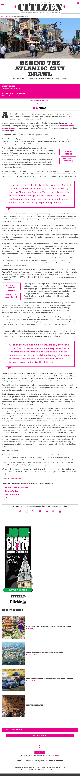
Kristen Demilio (32, 681)
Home (1, 16)
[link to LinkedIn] (47, 511)
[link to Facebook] (20, 511)
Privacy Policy (40, 761)
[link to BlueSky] (60, 511)
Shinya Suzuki (14, 478)
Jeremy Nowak (41, 101)
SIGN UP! (40, 752)
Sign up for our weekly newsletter (16, 488)
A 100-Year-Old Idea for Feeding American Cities (48, 627)
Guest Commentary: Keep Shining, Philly (44, 653)
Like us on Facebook (11, 491)
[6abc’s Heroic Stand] (13, 706)
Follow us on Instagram (12, 498)
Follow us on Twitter (11, 494)
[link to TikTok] (53, 511)
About (19, 761)
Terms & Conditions (56, 761)
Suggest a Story (40, 735)
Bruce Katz (31, 628)
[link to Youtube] (40, 511)
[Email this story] (37, 107)
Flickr (19, 478)
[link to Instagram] (27, 511)
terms (56, 755)
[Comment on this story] (34, 108)
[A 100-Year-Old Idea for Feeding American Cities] (13, 627)
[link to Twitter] (33, 511)
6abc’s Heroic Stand (35, 705)
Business (7, 16)
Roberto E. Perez (32, 654)
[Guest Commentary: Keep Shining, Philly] (13, 653)
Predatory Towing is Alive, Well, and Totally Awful (50, 679)
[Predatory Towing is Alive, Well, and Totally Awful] (13, 680)
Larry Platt (31, 707)
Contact (28, 761)
